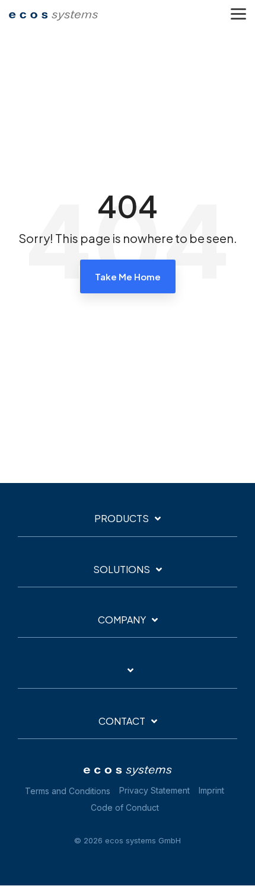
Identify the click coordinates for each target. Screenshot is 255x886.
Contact (121, 721)
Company (122, 620)
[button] (238, 13)
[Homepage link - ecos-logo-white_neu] (127, 772)
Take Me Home (128, 276)
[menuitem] (157, 790)
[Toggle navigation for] (127, 675)
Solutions (121, 569)
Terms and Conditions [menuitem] (67, 791)
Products (121, 518)
